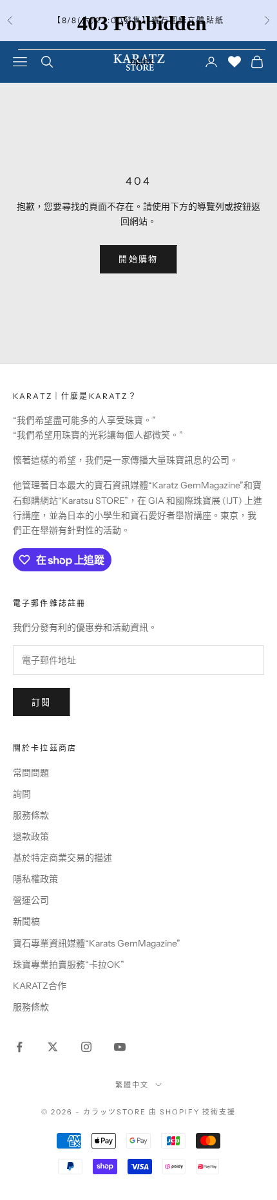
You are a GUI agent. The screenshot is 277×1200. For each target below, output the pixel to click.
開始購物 (138, 259)
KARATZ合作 (39, 986)
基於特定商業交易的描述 (62, 857)
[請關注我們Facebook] (19, 1046)
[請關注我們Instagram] (86, 1046)
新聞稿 (26, 921)
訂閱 (42, 702)
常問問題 (31, 773)
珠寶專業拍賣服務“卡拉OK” (68, 964)
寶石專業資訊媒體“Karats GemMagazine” (96, 943)
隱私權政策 (35, 879)
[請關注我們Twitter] (52, 1046)
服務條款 (31, 815)
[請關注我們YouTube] (119, 1046)
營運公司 (31, 900)
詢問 (22, 794)
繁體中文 (132, 1084)
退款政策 (31, 836)
